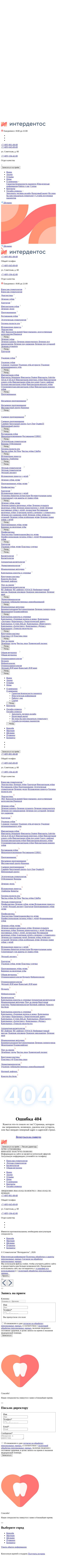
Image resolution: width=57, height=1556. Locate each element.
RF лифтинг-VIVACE (23, 589)
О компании (11, 181)
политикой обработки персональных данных (24, 1327)
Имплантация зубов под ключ (25, 382)
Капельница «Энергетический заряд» (28, 621)
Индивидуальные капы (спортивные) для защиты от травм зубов (26, 496)
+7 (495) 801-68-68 (9, 145)
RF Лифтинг (6, 589)
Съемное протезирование (12, 417)
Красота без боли (9, 579)
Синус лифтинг (47, 382)
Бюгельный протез (17, 424)
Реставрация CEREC (31, 436)
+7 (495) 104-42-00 (9, 156)
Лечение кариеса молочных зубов (16, 505)
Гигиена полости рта (10, 323)
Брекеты (5, 459)
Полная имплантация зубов (13, 384)
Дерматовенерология (10, 565)
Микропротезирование (11, 436)
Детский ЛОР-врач (9, 668)
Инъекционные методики (12, 569)
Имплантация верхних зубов (40, 384)
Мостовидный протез (11, 407)
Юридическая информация (24, 696)
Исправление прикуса (11, 327)
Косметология (7, 556)
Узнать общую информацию (14, 1547)
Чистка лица (22, 643)
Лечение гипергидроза (45, 609)
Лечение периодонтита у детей (30, 508)
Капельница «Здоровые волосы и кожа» (19, 619)
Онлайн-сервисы (14, 191)
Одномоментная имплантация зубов (17, 387)
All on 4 (4, 380)
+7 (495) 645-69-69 (9, 147)
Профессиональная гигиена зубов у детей (20, 537)
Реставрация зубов (9, 316)
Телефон (7, 1310)
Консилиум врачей (14, 332)
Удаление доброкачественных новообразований (22, 602)
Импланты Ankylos (46, 377)
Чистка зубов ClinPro (31, 451)
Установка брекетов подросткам (15, 495)
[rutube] (7, 140)
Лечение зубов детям (10, 480)
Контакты (10, 188)
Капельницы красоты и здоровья (16, 573)
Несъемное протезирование (13, 401)
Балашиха (10, 738)
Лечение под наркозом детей (14, 515)
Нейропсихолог (8, 663)
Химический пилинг (37, 643)
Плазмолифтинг (20, 611)
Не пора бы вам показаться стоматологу (31, 194)
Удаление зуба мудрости (29, 365)
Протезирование (8, 312)
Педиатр (5, 661)
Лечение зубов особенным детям (25, 517)
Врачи (9, 172)
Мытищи (10, 730)
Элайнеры (13, 459)
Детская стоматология (11, 468)
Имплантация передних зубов (29, 380)
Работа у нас (24, 186)
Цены (9, 179)
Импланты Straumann (10, 377)
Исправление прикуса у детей (14, 476)
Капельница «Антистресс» (13, 626)
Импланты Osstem (29, 377)
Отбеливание (15, 444)
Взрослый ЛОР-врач (28, 668)
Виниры (5, 444)
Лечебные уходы (8, 643)
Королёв (10, 728)
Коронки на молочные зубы (13, 527)
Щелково (7, 203)
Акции (9, 174)
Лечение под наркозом (24, 344)
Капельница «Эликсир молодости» (17, 628)
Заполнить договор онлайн (18, 193)
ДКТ (3, 332)
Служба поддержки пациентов (26, 721)
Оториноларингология (11, 658)
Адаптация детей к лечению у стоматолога (35, 512)
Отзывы (10, 177)
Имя (5, 1305)
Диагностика (7, 295)
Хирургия (5, 303)
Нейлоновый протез (10, 426)
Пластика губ (7, 636)
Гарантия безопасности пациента (21, 184)
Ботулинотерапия (26, 609)
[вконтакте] (7, 138)
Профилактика (7, 487)
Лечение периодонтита (27, 341)
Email (6, 1426)
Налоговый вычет (39, 193)
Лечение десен (7, 309)
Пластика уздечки (29, 547)
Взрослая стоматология (11, 289)
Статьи (33, 186)
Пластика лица (20, 636)
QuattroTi (40, 424)
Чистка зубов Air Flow (11, 451)
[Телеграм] (7, 135)
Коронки (25, 407)
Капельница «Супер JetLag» (14, 624)
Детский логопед (9, 472)
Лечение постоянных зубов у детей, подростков (27, 509)
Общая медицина (9, 652)
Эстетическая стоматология (13, 320)
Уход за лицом (7, 585)
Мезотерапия (7, 611)
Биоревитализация (9, 609)
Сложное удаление (9, 365)
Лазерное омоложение (36, 592)
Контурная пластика (10, 576)
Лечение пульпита (9, 346)
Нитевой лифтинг (9, 581)
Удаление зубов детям (11, 547)
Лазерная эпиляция (16, 592)
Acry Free (31, 424)
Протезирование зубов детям (14, 483)
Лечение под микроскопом (13, 811)
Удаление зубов (8, 358)
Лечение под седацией (45, 344)
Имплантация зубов (10, 306)
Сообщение (7, 1433)
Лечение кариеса (8, 341)
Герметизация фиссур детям (26, 534)
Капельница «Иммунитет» (39, 624)
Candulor (5, 424)
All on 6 (11, 380)
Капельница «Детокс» (36, 626)
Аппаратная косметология (13, 562)
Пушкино (10, 735)
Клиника (5, 1299)
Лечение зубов (7, 299)
